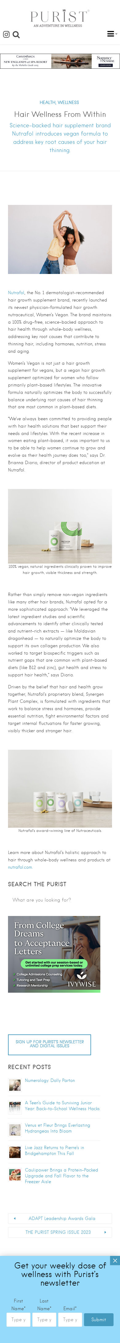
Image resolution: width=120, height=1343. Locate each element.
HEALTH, (48, 102)
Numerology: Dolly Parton (50, 1080)
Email (70, 1308)
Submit (98, 1319)
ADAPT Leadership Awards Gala (62, 1218)
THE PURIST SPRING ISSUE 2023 (58, 1232)
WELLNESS (68, 102)
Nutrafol (16, 292)
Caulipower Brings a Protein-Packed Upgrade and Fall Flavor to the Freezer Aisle (61, 1176)
